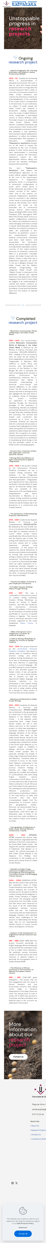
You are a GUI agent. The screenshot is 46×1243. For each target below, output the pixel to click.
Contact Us (36, 1135)
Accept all (23, 1234)
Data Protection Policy (25, 1223)
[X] (16, 1184)
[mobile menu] (43, 4)
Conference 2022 (38, 1139)
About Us (35, 1126)
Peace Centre (26, 623)
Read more (23, 1228)
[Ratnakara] (20, 4)
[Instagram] (12, 1184)
